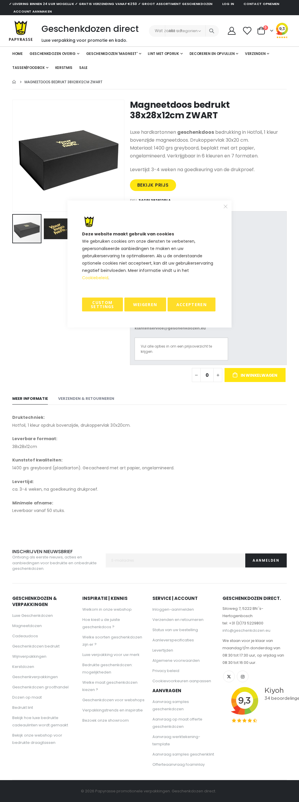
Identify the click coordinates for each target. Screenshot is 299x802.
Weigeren (145, 304)
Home (14, 82)
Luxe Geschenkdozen (32, 615)
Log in (228, 3)
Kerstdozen (23, 666)
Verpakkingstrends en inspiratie (112, 710)
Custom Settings (102, 304)
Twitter (229, 676)
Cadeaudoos (25, 636)
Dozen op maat (27, 697)
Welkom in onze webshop (107, 609)
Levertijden (162, 650)
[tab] (30, 399)
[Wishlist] (247, 31)
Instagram (242, 676)
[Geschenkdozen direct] (21, 31)
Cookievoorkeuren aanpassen (181, 681)
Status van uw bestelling (175, 630)
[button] (58, 229)
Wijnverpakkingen (29, 656)
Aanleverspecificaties (173, 640)
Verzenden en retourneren (178, 619)
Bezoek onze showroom (105, 720)
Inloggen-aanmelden (173, 609)
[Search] (211, 31)
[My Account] (231, 31)
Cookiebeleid (95, 278)
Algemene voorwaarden (176, 660)
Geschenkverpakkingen (35, 677)
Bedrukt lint (22, 707)
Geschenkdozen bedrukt (36, 646)
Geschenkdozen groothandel (40, 687)
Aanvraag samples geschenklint (183, 754)
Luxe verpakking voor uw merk (111, 654)
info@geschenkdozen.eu (246, 630)
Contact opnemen (261, 3)
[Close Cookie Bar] (225, 206)
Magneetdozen (27, 626)
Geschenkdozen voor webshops (113, 700)
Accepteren (191, 304)
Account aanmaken (32, 11)
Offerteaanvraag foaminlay (178, 764)
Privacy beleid (165, 670)
